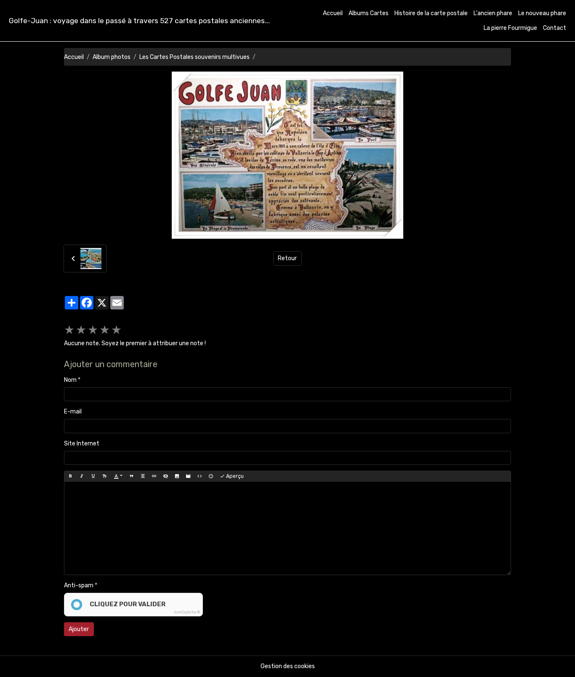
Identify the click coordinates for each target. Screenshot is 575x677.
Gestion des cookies (288, 666)
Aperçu (234, 476)
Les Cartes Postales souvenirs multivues (194, 57)
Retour (287, 258)
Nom (70, 380)
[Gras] (70, 476)
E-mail (73, 411)
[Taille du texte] (104, 476)
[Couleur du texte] (118, 476)
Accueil (333, 13)
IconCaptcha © (187, 612)
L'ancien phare (493, 13)
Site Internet (81, 443)
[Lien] (154, 476)
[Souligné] (93, 476)
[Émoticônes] (211, 476)
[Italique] (82, 476)
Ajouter (79, 629)
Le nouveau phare (542, 13)
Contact (554, 28)
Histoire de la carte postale (431, 13)
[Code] (199, 476)
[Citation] (131, 476)
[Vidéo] (188, 476)
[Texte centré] (143, 476)
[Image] (177, 476)
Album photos (111, 57)
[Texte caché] (165, 476)
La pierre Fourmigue (510, 28)
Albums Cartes (369, 13)
